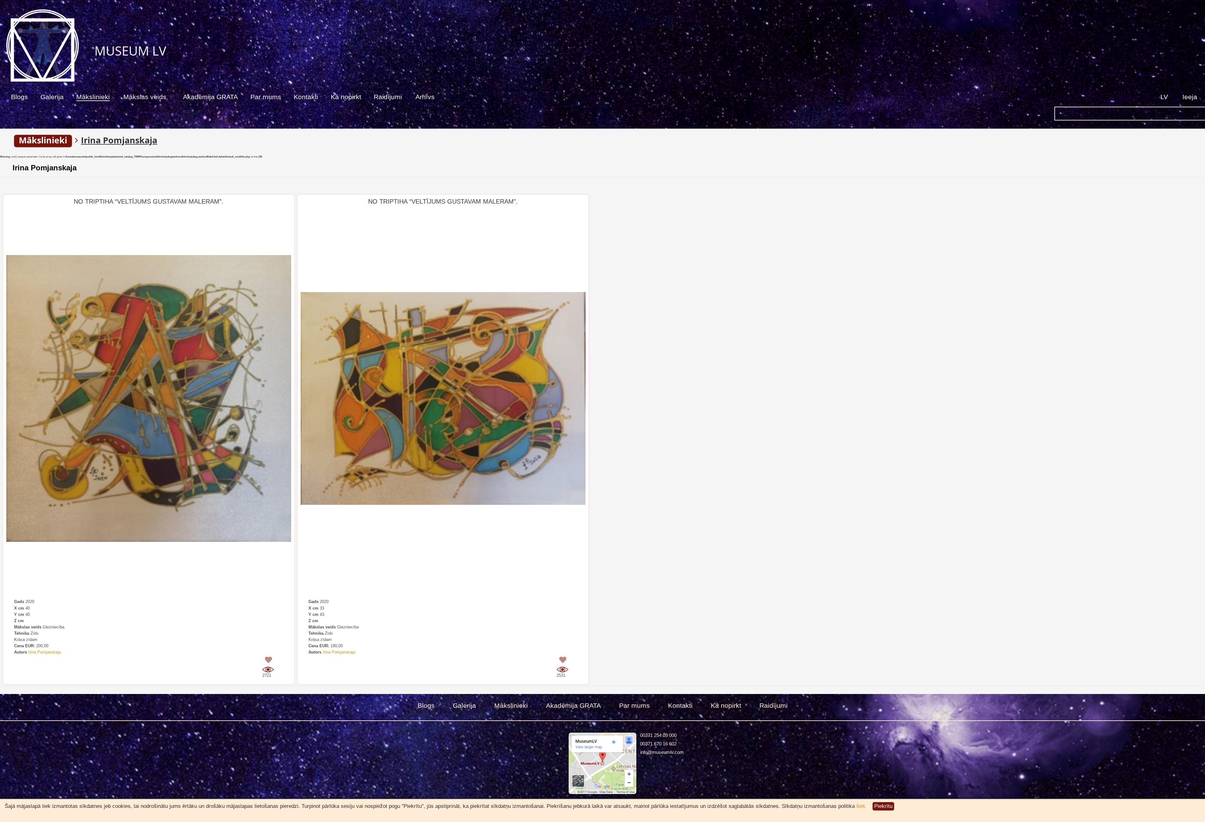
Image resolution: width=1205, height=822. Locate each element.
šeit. (861, 806)
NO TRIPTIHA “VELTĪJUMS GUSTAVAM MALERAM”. (148, 201)
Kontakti (306, 96)
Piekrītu (883, 806)
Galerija (52, 96)
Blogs (19, 96)
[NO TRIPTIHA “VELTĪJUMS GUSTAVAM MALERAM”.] (148, 398)
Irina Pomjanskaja (45, 167)
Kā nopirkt (346, 96)
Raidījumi (388, 96)
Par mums (265, 96)
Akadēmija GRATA (210, 96)
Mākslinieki (93, 96)
